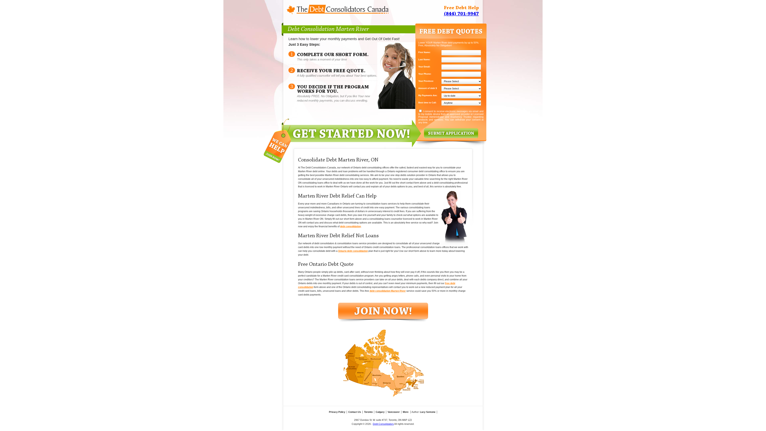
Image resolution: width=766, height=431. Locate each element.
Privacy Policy (337, 412)
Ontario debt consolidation (353, 251)
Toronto (368, 412)
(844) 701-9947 (461, 13)
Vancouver (394, 412)
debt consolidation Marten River (388, 291)
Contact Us (354, 412)
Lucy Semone (427, 412)
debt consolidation (350, 226)
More (406, 412)
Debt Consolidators (383, 424)
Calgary (380, 412)
